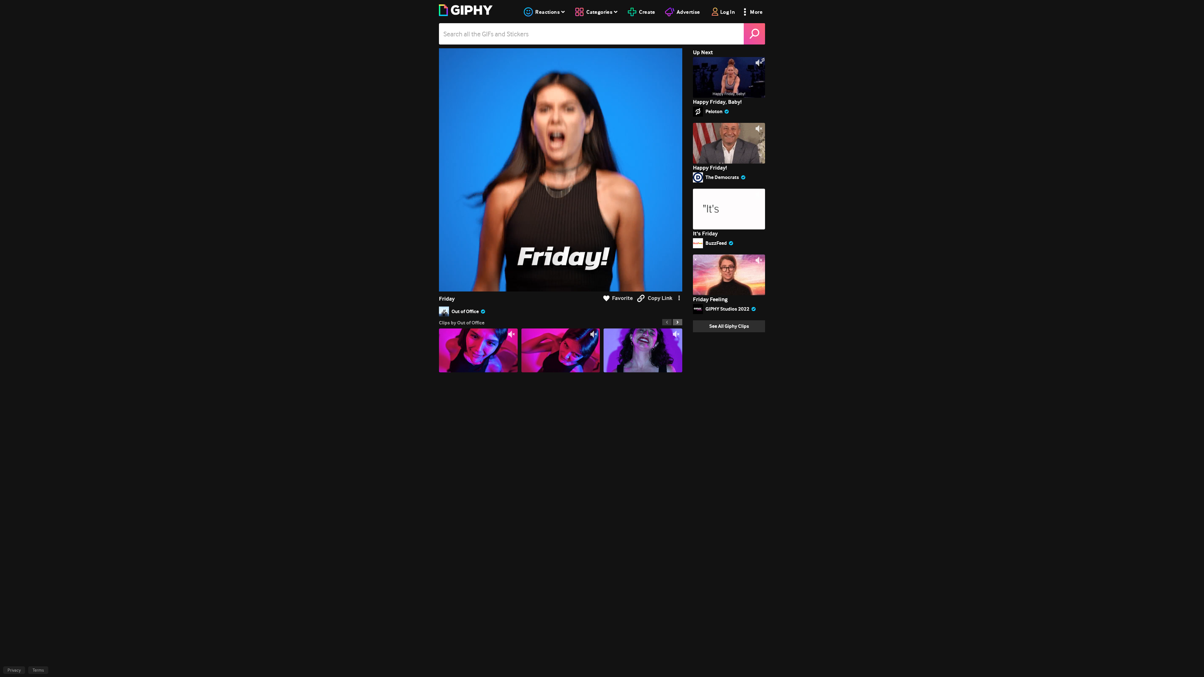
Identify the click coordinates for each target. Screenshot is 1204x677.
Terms (38, 670)
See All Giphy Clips (729, 326)
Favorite (622, 298)
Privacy (14, 670)
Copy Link (660, 298)
